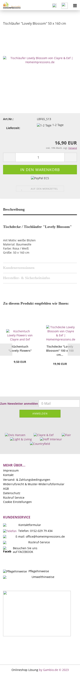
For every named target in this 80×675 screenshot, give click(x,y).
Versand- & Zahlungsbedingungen (26, 480)
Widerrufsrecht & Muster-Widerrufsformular (33, 484)
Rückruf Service (13, 497)
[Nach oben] (69, 669)
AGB (6, 489)
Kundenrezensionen (18, 268)
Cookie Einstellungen (17, 502)
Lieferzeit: (13, 128)
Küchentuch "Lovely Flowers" (20, 348)
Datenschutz (11, 493)
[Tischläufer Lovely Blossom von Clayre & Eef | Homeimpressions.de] (40, 60)
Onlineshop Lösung (24, 670)
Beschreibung (14, 209)
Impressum (11, 470)
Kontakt (8, 475)
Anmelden (40, 413)
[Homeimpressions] (10, 5)
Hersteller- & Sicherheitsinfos (26, 278)
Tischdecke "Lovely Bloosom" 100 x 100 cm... (60, 351)
